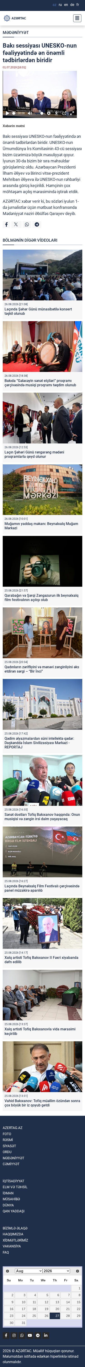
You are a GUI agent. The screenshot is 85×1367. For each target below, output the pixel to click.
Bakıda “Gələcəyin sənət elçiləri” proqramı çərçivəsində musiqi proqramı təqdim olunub (40, 383)
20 (57, 1309)
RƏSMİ (8, 1140)
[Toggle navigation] (76, 18)
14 (68, 1302)
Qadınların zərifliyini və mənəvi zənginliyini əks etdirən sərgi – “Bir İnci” (42, 669)
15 (78, 1302)
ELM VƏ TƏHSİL (15, 1187)
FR (77, 5)
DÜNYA (8, 1205)
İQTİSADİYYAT (13, 1181)
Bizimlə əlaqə (15, 1228)
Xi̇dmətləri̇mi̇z (15, 1240)
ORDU (7, 1152)
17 (23, 1309)
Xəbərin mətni (14, 126)
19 (46, 1309)
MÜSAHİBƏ (11, 1199)
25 (34, 1316)
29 (78, 1316)
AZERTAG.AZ (12, 1128)
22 (78, 1309)
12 (46, 1302)
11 (34, 1302)
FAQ (6, 1252)
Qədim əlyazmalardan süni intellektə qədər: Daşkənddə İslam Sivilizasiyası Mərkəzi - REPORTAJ (39, 742)
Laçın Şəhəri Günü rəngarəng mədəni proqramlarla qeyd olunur (34, 454)
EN (66, 5)
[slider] (14, 113)
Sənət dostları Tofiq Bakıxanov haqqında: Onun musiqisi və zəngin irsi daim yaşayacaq (42, 816)
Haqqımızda (13, 1234)
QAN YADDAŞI (13, 1211)
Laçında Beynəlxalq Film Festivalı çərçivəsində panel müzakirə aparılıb (42, 888)
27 (57, 1316)
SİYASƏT (9, 1146)
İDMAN (8, 1193)
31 (23, 1323)
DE (72, 5)
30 (11, 1323)
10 (23, 1302)
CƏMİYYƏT (11, 1164)
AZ (54, 5)
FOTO (7, 1134)
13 (57, 1302)
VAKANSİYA (12, 1246)
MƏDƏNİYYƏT (16, 32)
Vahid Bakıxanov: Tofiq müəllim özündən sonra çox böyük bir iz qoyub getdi (42, 1103)
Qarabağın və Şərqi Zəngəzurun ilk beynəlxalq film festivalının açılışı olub (41, 597)
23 (11, 1316)
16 (11, 1309)
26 (46, 1316)
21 (68, 1309)
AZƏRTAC (12, 201)
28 (68, 1316)
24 (23, 1316)
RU (60, 5)
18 (34, 1309)
